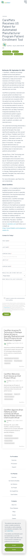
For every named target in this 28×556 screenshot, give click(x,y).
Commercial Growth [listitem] (9, 443)
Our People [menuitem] (14, 487)
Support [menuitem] (14, 467)
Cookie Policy (10, 531)
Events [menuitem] (14, 515)
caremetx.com (11, 224)
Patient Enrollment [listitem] (9, 396)
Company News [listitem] (8, 440)
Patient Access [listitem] (8, 360)
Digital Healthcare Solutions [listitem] (11, 358)
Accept (14, 545)
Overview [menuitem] (14, 460)
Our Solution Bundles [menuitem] (14, 480)
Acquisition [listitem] (7, 363)
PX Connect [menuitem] (14, 463)
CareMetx (9, 45)
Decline (14, 549)
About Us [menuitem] (14, 504)
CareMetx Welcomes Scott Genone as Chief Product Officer (12, 376)
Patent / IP (15, 51)
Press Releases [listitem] (18, 360)
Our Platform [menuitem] (14, 484)
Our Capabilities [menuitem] (14, 491)
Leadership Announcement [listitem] (11, 438)
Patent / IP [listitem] (17, 394)
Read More (21, 366)
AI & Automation (19, 54)
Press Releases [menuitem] (14, 508)
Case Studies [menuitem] (14, 494)
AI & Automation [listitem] (9, 399)
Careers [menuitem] (14, 518)
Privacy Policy (7, 307)
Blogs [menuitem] (14, 511)
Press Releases (7, 51)
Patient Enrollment (7, 54)
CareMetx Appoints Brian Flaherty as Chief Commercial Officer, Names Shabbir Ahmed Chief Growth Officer (13, 414)
